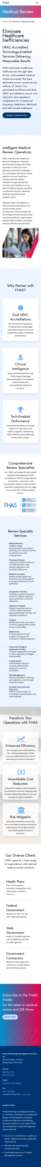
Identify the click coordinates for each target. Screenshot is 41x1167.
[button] (37, 3)
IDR (12, 1083)
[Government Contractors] (20, 960)
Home (5, 21)
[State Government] (20, 934)
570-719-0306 (8, 1091)
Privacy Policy (26, 1094)
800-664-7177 (8, 1072)
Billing (18, 1083)
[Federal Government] (20, 911)
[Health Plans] (20, 887)
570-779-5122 (8, 1075)
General (6, 1083)
